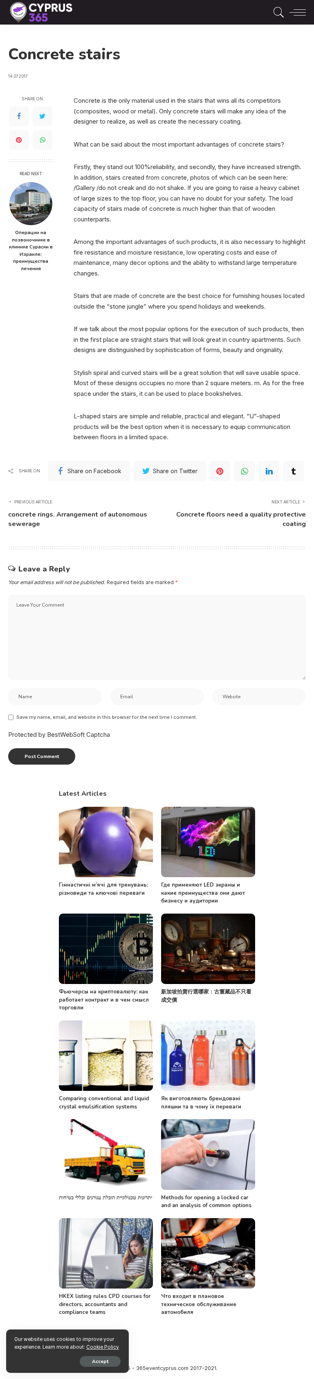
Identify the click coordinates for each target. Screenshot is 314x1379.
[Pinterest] (19, 140)
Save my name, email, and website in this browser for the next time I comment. (106, 717)
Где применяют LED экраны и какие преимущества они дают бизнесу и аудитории (203, 893)
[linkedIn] (269, 471)
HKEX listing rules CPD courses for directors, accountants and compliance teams (104, 1304)
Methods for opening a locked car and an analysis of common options (206, 1202)
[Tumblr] (293, 471)
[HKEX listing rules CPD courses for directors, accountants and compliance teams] (106, 1253)
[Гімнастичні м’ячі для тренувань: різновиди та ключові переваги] (106, 842)
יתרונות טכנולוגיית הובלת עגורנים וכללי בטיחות (105, 1197)
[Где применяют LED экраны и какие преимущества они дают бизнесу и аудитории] (208, 842)
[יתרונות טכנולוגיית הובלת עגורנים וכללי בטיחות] (106, 1154)
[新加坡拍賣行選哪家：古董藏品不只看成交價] (208, 949)
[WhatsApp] (42, 140)
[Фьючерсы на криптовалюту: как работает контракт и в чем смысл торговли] (106, 949)
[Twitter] (42, 116)
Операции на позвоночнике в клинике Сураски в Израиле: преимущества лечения (31, 250)
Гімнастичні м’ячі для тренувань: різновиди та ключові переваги (103, 889)
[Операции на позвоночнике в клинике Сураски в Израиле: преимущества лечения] (30, 203)
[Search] (276, 12)
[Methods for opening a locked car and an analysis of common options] (208, 1154)
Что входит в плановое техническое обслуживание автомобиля (198, 1304)
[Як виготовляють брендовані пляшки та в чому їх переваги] (208, 1055)
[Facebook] (19, 116)
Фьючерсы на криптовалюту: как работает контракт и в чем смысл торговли (104, 999)
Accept (100, 1361)
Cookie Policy (102, 1347)
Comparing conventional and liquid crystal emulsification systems (104, 1102)
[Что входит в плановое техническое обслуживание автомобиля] (208, 1253)
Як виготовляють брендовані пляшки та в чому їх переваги (201, 1102)
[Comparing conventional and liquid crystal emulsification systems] (106, 1055)
